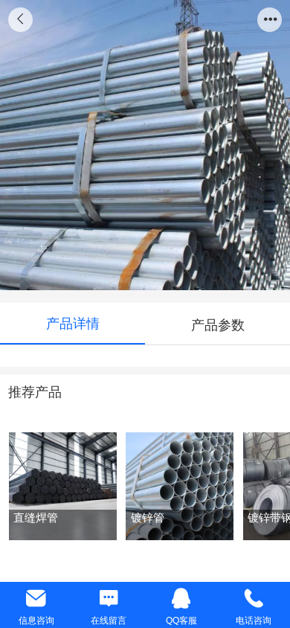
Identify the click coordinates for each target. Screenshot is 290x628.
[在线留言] (109, 598)
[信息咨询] (36, 598)
